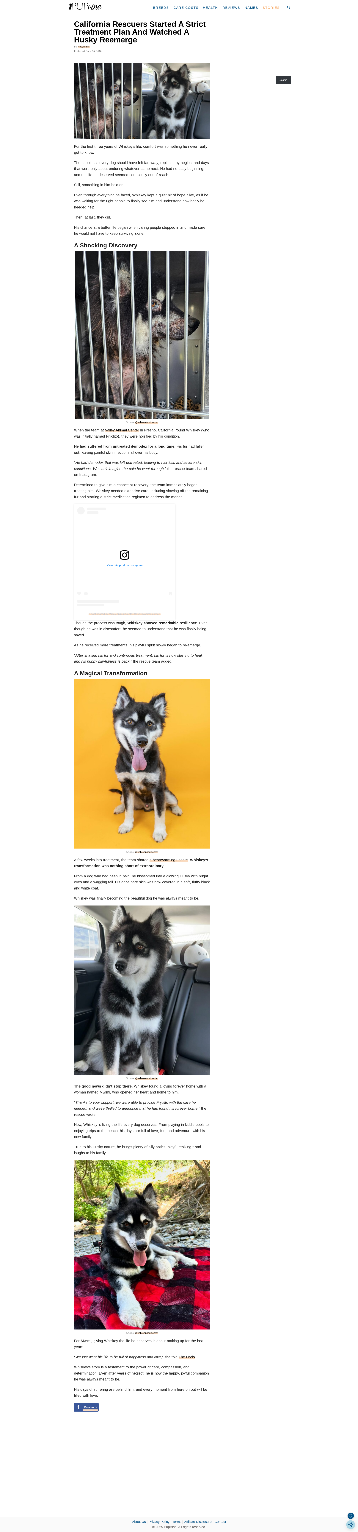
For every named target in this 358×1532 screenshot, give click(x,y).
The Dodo (187, 1357)
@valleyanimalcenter (146, 422)
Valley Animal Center (122, 430)
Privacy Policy (159, 1522)
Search (283, 80)
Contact (220, 1522)
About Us (139, 1522)
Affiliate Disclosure (198, 1522)
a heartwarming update (169, 860)
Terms (176, 1522)
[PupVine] (102, 8)
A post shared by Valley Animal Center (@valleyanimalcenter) (125, 613)
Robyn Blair (84, 46)
